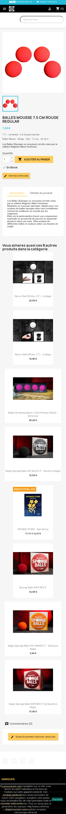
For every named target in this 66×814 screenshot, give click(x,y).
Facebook (5, 760)
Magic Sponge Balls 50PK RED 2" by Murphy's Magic (33, 705)
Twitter (14, 760)
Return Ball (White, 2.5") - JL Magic (33, 296)
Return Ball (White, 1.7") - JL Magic (33, 354)
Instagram (31, 760)
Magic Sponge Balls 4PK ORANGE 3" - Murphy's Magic (33, 647)
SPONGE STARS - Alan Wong (33, 529)
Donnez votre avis (18, 175)
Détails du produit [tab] (41, 193)
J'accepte (57, 799)
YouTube (22, 760)
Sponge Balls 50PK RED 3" (33, 587)
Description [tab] (17, 193)
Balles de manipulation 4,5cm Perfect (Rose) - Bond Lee (33, 414)
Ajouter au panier (34, 159)
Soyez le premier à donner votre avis (35, 736)
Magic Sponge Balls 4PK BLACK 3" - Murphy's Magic (33, 470)
